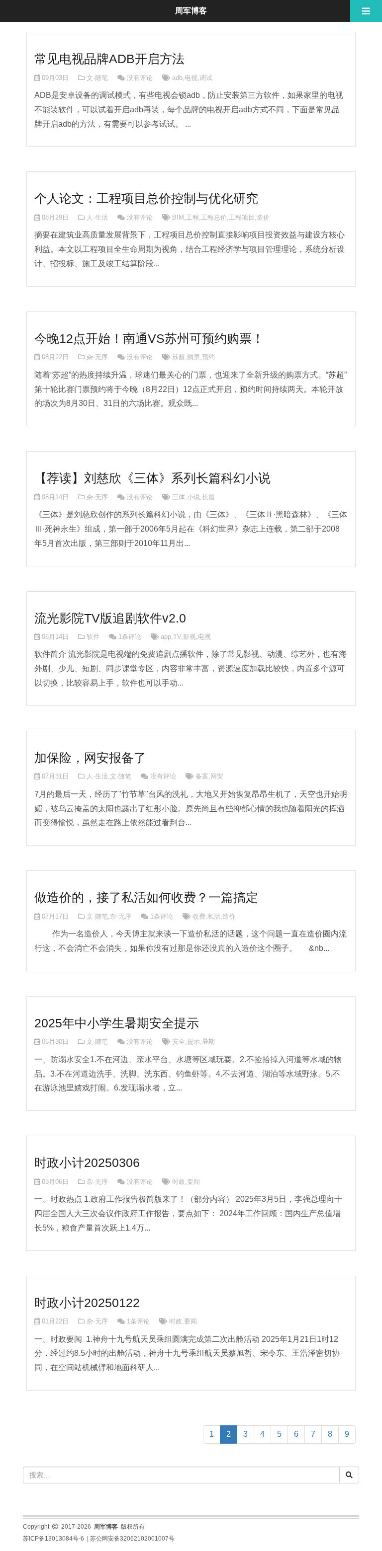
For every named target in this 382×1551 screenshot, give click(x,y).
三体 (178, 497)
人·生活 (97, 217)
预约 (208, 357)
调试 (205, 77)
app (166, 636)
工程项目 (242, 217)
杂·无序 (97, 357)
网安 (216, 776)
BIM (178, 217)
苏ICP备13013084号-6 (53, 1538)
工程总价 (214, 217)
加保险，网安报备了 (90, 758)
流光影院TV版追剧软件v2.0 (110, 618)
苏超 (178, 357)
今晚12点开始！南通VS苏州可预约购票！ (149, 338)
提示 (193, 1041)
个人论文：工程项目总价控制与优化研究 (146, 198)
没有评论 (140, 77)
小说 (193, 497)
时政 (178, 1181)
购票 (193, 357)
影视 (189, 636)
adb (177, 77)
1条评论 (129, 636)
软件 (93, 636)
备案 (201, 776)
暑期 (208, 1041)
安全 (178, 1041)
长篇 (208, 497)
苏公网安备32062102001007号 (132, 1538)
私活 (213, 916)
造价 (263, 217)
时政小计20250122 (87, 1303)
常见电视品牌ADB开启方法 (109, 59)
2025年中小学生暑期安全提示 (116, 1023)
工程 (192, 217)
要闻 (193, 1181)
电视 (191, 77)
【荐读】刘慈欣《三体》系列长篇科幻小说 (152, 478)
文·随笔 (97, 77)
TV (177, 636)
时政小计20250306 (87, 1162)
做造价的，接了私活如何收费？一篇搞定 (146, 897)
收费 (198, 916)
